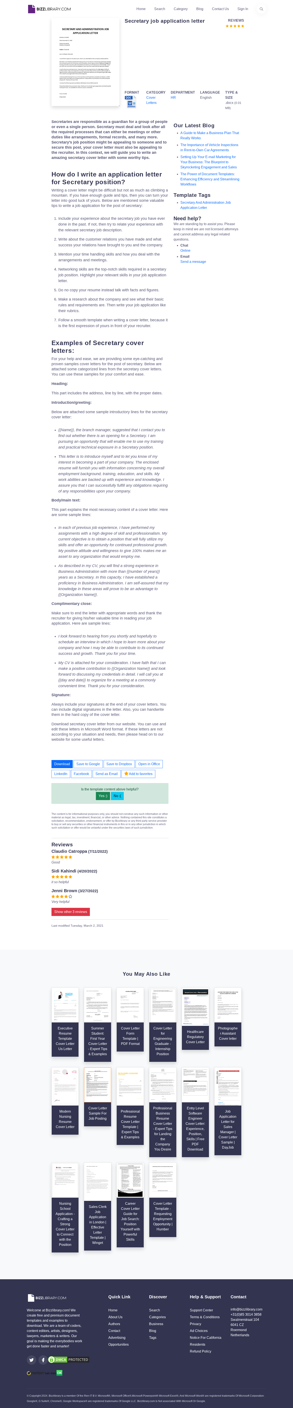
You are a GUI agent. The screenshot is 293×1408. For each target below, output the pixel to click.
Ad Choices (199, 1331)
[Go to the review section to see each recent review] (235, 25)
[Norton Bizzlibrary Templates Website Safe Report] (44, 1373)
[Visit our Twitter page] (31, 1360)
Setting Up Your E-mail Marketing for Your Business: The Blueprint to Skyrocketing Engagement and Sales (208, 162)
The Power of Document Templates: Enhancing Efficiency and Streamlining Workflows (209, 179)
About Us (115, 1317)
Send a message (193, 261)
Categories (157, 1317)
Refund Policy (200, 1351)
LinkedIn (60, 774)
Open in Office (149, 764)
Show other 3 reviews (70, 912)
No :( (117, 796)
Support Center (201, 1310)
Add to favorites (140, 774)
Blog (199, 9)
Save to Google (88, 764)
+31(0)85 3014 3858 (246, 1314)
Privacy (195, 1324)
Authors (114, 1324)
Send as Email (106, 774)
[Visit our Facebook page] (43, 1360)
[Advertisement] (183, 58)
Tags (152, 1337)
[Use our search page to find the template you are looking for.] (261, 9)
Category (181, 9)
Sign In (242, 9)
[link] (31, 1360)
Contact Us (220, 9)
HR (173, 97)
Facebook (81, 774)
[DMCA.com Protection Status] (68, 1359)
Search (159, 9)
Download (62, 764)
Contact (114, 1331)
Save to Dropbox (119, 764)
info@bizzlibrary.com (246, 1309)
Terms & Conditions (205, 1317)
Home (141, 9)
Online (185, 250)
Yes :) (103, 796)
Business (156, 1324)
